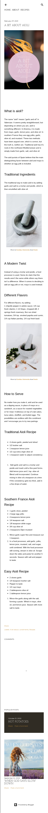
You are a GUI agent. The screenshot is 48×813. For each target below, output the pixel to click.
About (15, 10)
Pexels (35, 250)
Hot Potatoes (18, 721)
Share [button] (6, 626)
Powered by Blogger (26, 805)
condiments (24, 630)
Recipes (25, 10)
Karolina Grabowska (23, 250)
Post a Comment (21, 726)
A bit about (14, 630)
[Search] (42, 4)
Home (7, 10)
